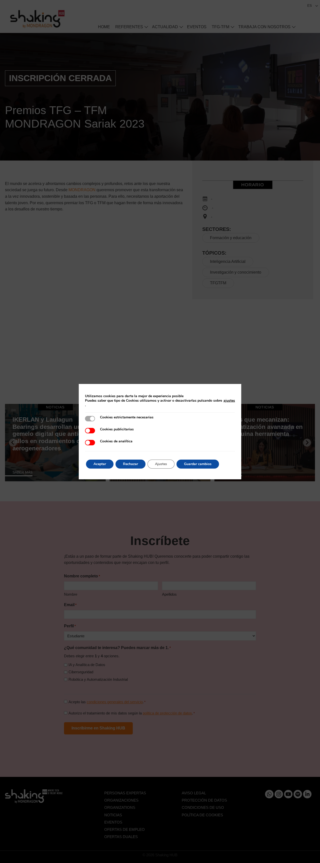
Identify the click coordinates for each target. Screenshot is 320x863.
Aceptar (100, 464)
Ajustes (161, 464)
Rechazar (130, 464)
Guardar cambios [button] (198, 464)
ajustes (229, 400)
